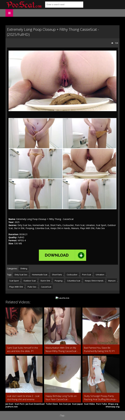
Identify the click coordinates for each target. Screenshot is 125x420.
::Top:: (62, 415)
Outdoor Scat (29, 280)
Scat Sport (14, 280)
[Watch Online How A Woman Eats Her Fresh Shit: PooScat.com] (23, 4)
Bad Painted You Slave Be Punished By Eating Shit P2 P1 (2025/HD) (99, 349)
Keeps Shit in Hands (94, 280)
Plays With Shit (16, 286)
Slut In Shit (45, 280)
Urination (100, 274)
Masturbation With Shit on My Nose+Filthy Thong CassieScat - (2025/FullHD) (62, 349)
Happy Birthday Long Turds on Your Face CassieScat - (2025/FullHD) (61, 397)
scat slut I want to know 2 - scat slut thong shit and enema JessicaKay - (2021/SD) (23, 397)
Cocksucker (72, 274)
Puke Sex (32, 286)
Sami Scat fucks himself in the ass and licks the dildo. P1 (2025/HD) (22, 349)
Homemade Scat (39, 274)
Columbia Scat (73, 280)
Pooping (58, 280)
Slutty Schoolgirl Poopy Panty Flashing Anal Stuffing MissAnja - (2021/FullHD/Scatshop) (100, 397)
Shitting (23, 268)
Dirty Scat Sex (21, 274)
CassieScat (46, 286)
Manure (112, 280)
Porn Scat (86, 274)
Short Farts (57, 274)
